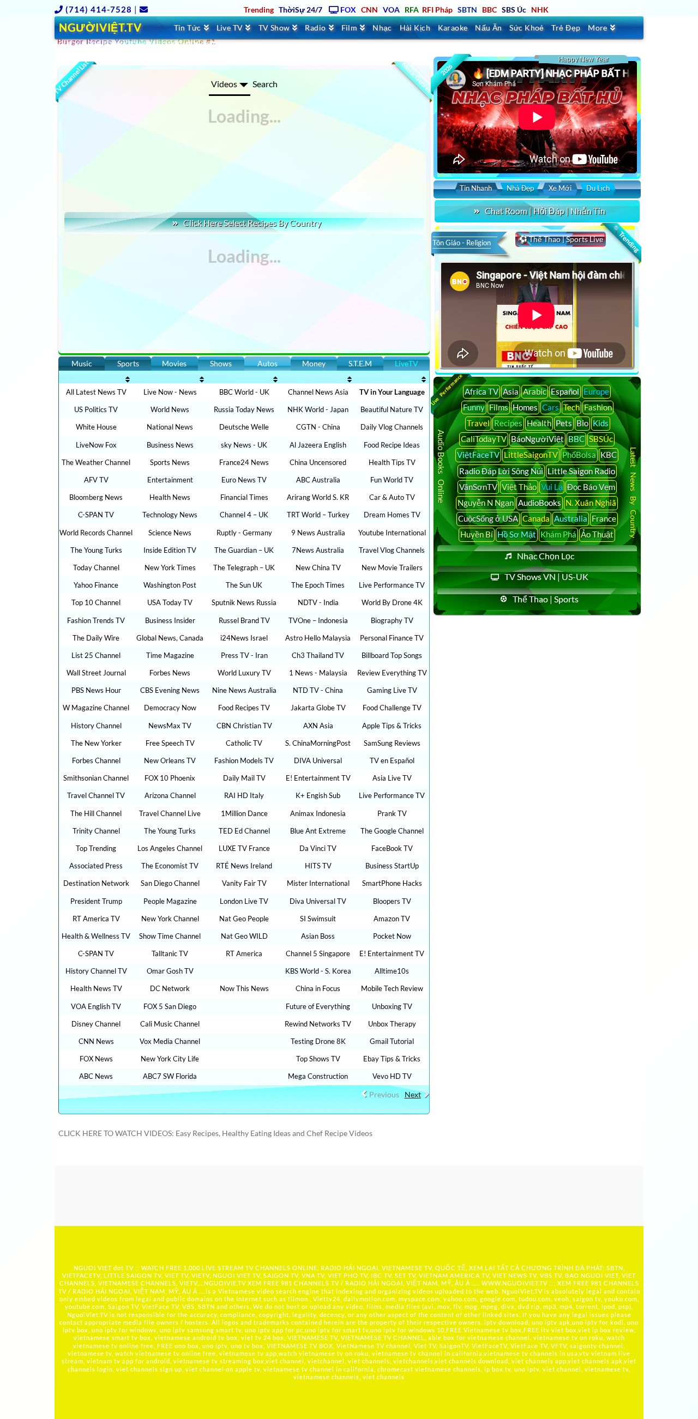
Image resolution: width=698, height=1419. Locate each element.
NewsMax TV (169, 725)
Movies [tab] (174, 363)
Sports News (170, 462)
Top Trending (96, 848)
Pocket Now (392, 936)
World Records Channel (96, 532)
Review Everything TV (392, 672)
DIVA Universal (318, 760)
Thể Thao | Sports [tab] (546, 599)
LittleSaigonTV (531, 455)
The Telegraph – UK (244, 567)
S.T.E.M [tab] (360, 363)
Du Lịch (598, 188)
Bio (582, 423)
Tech (571, 407)
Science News (169, 532)
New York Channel (170, 918)
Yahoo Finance (96, 585)
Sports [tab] (128, 363)
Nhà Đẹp (520, 188)
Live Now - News (170, 392)
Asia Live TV (392, 778)
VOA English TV (96, 1006)
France (604, 518)
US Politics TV (96, 409)
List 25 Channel (96, 655)
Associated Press (96, 865)
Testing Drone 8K (318, 1041)
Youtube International (392, 532)
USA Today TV (169, 602)
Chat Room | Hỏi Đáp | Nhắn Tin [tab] (545, 211)
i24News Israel (244, 637)
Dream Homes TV (392, 514)
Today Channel (96, 567)
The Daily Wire (96, 637)
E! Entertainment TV (318, 778)
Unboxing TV (392, 1006)
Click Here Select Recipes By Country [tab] (252, 223)
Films (498, 407)
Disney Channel (96, 1023)
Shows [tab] (221, 363)
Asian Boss (318, 936)
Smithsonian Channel (96, 778)
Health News (169, 497)
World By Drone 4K (392, 602)
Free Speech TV (170, 743)
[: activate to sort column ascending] (96, 379)
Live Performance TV (392, 585)
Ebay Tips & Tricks (391, 1058)
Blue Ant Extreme (318, 830)
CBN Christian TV (244, 725)
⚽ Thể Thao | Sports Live (560, 239)
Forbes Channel (96, 760)
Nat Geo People (244, 918)
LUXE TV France (244, 848)
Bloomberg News (96, 497)
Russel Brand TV (244, 620)
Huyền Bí (476, 534)
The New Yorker (96, 743)
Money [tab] (314, 363)
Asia (511, 391)
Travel (478, 423)
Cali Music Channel (170, 1023)
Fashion (598, 407)
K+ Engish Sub (318, 795)
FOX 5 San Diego (169, 1006)
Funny (474, 407)
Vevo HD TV (392, 1076)
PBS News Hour (96, 690)
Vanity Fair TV (244, 883)
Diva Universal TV (318, 901)
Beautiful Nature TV (391, 409)
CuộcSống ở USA (488, 518)
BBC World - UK (244, 392)
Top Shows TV (318, 1058)
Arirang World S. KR (318, 497)
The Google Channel (392, 830)
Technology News (169, 514)
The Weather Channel (96, 462)
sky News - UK (244, 444)
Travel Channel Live (170, 813)
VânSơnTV (478, 487)
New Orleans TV (170, 760)
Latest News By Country (633, 492)
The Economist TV (169, 865)
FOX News (96, 1058)
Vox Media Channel (170, 1041)
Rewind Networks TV (318, 1023)
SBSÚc (601, 439)
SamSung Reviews (392, 743)
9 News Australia (318, 532)
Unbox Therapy (392, 1023)
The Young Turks (96, 550)
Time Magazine (170, 655)
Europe (596, 391)
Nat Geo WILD (244, 936)
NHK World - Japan (317, 409)
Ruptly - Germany (244, 532)
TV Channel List (71, 77)
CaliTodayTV (484, 439)
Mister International (318, 883)
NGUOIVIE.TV (225, 1283)
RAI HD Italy (244, 795)
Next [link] (413, 1094)
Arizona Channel (170, 795)
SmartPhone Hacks (392, 883)
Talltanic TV (170, 953)
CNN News (96, 1041)
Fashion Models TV (244, 760)
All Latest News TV (96, 392)
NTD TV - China (318, 690)
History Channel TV (96, 971)
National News (170, 426)
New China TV (318, 567)
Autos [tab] (267, 363)
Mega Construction (318, 1076)
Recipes (508, 423)
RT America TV (96, 918)
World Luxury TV (244, 672)
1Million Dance (244, 813)
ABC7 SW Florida (170, 1076)
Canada (536, 518)
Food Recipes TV (244, 707)
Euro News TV (244, 479)
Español (565, 391)
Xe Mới (560, 188)
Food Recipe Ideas (392, 444)
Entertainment (170, 479)
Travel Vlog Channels (392, 550)
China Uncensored (318, 462)
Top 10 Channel (96, 602)
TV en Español (392, 760)
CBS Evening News (170, 690)
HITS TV (318, 865)
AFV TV (96, 479)
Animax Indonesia (318, 813)
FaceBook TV (392, 848)
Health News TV (96, 988)
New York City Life (170, 1058)
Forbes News (169, 672)
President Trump (96, 901)
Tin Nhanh (476, 188)
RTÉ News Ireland (244, 865)
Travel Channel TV (96, 795)
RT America (244, 953)
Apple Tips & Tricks (392, 725)
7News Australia (318, 550)
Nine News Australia (244, 690)
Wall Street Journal (96, 672)
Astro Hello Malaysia (318, 637)
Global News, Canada (169, 637)
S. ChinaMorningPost (318, 743)
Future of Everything (318, 1006)
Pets (564, 423)
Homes (525, 407)
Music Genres (417, 77)
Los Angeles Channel (169, 848)
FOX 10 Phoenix (170, 778)
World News (170, 409)
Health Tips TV (392, 462)
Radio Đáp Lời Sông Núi (501, 471)
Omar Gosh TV (170, 971)
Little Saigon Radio (581, 471)
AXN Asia (318, 725)
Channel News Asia (318, 392)
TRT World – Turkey (318, 514)
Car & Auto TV (392, 497)
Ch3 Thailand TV (318, 655)
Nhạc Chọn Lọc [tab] (545, 556)
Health (539, 423)
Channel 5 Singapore (318, 953)
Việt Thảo (519, 487)
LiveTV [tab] (406, 363)
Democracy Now (170, 707)
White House (96, 426)
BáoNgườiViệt (537, 439)
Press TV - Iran (244, 655)
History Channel (96, 725)
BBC (576, 439)
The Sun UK (244, 585)
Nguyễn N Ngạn (486, 503)
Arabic (534, 391)
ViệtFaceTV (478, 455)
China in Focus (318, 988)
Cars (550, 407)
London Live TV (244, 901)
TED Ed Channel (244, 830)
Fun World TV (391, 479)
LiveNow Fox (96, 444)
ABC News (96, 1076)
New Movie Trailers (392, 567)
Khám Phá (558, 534)
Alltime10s (392, 971)
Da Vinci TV (317, 848)
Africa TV (481, 391)
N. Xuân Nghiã (590, 503)
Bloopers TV (392, 901)
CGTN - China (318, 426)
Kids (601, 423)
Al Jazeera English (318, 444)
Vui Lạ (552, 487)
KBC (608, 455)
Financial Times (244, 497)
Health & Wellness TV (96, 936)
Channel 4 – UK (244, 514)
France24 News (244, 462)
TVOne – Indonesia (318, 620)
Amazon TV (392, 918)
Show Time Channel (170, 936)
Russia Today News (244, 409)
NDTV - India (318, 602)
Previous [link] (384, 1094)
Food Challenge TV (392, 707)
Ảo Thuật (597, 534)
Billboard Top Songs (392, 655)
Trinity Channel (96, 830)
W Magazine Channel (96, 707)
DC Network (170, 988)
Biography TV (392, 620)
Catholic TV (244, 743)
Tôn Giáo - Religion (461, 242)
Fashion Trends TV (96, 620)
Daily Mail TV (244, 778)
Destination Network (96, 883)
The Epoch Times (318, 585)
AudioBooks (539, 503)
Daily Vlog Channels (391, 426)
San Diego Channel (170, 883)
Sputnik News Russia (244, 602)
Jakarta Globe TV (318, 707)
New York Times (170, 567)
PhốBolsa (579, 455)
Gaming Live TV (392, 690)
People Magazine (170, 901)
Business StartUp (392, 865)
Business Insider (170, 620)
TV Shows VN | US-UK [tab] (546, 576)
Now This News (244, 988)
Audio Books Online (441, 466)
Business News (170, 444)
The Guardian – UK (244, 550)
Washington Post (169, 585)
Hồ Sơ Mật (516, 534)
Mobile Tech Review (392, 988)
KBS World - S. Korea (318, 971)
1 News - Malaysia (318, 672)
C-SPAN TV (96, 514)
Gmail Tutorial (392, 1041)
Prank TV (392, 813)
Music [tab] (81, 363)
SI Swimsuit (318, 918)
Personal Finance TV (392, 637)
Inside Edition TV (169, 550)
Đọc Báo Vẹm (591, 487)
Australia (570, 518)
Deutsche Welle (244, 426)
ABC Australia (318, 479)
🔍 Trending (625, 238)
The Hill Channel (96, 813)
